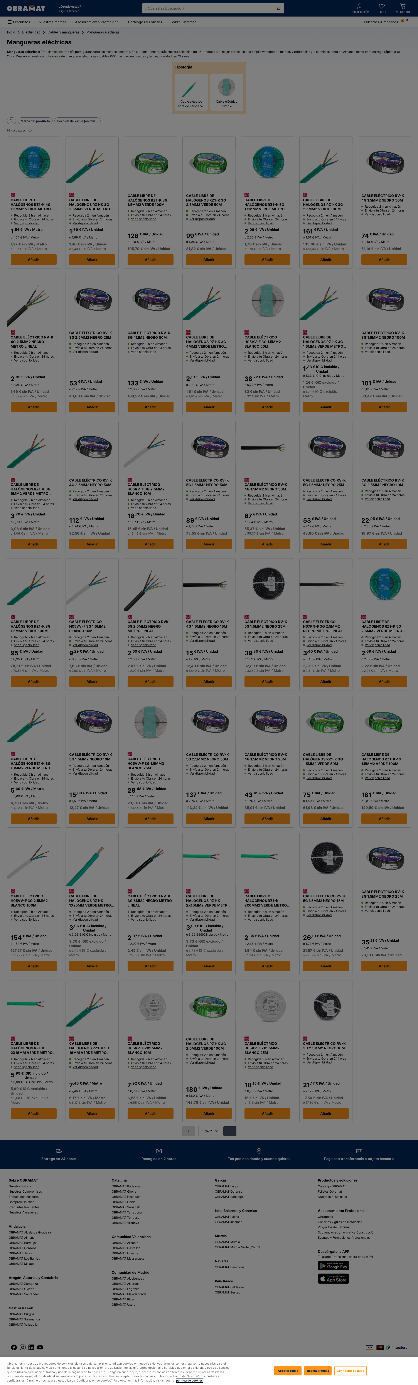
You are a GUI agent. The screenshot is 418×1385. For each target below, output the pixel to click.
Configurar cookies (350, 1370)
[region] (209, 1371)
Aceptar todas (288, 1370)
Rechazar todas (318, 1370)
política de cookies (189, 1380)
